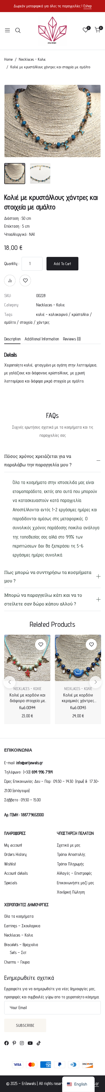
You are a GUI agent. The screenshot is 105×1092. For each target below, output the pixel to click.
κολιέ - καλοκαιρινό (51, 314)
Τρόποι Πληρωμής (70, 864)
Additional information (42, 339)
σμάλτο (10, 322)
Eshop (87, 6)
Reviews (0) (72, 339)
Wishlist (10, 864)
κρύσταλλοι (80, 314)
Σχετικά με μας (68, 845)
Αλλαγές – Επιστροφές (74, 873)
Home (8, 59)
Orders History (15, 854)
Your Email (18, 1007)
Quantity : (11, 263)
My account (13, 845)
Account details (16, 873)
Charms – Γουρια (17, 962)
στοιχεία (26, 322)
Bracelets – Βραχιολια (21, 944)
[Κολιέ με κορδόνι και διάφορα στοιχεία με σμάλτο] (27, 658)
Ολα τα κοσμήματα (19, 916)
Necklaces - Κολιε (32, 59)
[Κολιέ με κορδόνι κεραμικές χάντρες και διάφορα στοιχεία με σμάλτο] (78, 658)
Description (12, 339)
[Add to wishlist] (25, 280)
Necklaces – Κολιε (18, 935)
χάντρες (43, 322)
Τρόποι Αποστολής (71, 854)
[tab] (12, 339)
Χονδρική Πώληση (71, 892)
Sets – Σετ (18, 952)
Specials (10, 882)
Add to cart (62, 263)
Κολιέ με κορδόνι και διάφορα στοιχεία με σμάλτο (27, 700)
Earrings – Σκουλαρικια (22, 925)
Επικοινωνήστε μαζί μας (75, 882)
